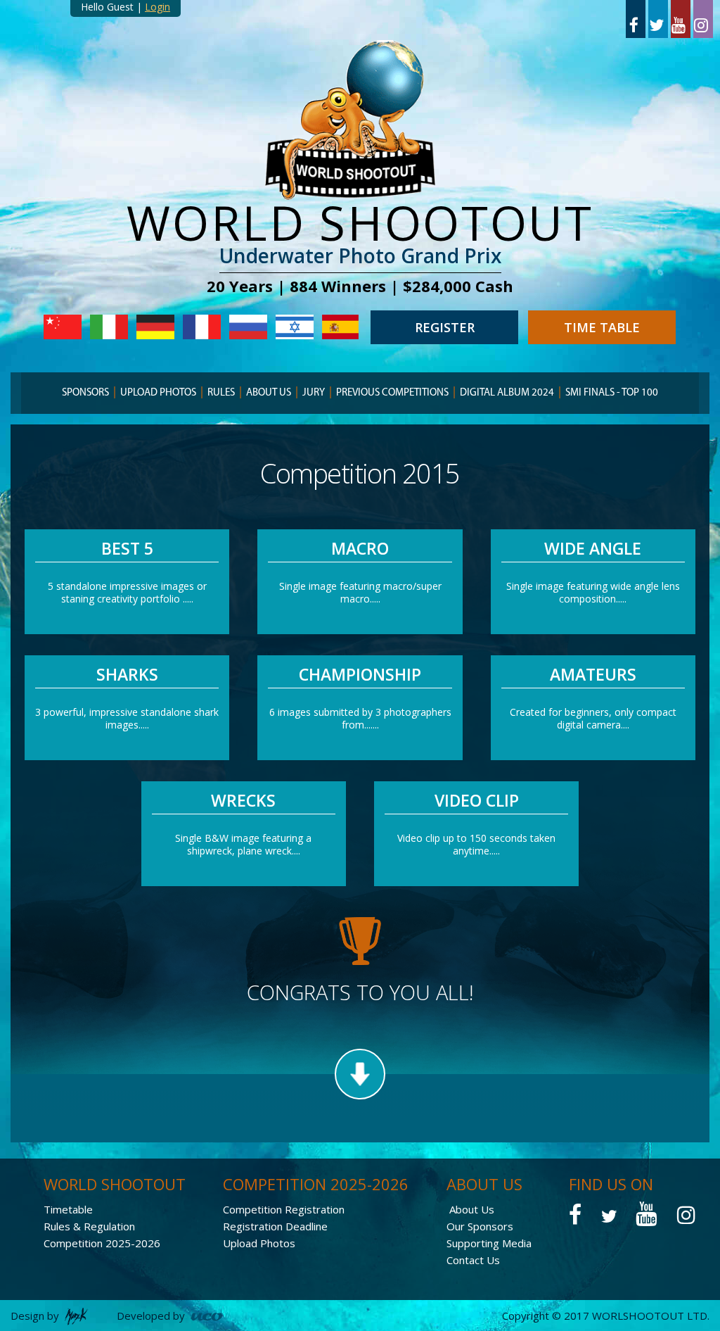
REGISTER (445, 327)
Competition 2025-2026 (102, 1243)
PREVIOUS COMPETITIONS (392, 393)
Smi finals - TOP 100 (611, 393)
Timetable (68, 1209)
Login (157, 6)
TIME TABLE (602, 327)
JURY (313, 393)
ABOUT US (268, 393)
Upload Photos (158, 393)
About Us (471, 1209)
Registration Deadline (275, 1226)
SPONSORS (85, 393)
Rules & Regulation (89, 1226)
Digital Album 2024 (507, 393)
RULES (221, 393)
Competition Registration (284, 1209)
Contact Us (473, 1260)
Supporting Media (489, 1243)
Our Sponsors (479, 1226)
